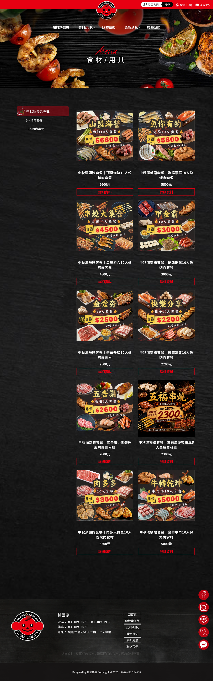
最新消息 (132, 640)
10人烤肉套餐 (35, 129)
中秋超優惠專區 (38, 111)
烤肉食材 (67, 653)
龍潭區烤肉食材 (108, 653)
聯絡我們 (132, 646)
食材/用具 (132, 627)
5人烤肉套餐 (34, 120)
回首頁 (132, 614)
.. (119, 672)
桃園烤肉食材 (85, 653)
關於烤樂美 (132, 621)
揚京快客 (92, 672)
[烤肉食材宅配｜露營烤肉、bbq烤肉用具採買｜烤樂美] (106, 11)
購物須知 (132, 634)
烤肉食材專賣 (130, 653)
